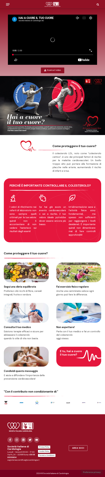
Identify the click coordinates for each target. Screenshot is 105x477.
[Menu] (8, 4)
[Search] (97, 4)
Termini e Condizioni (46, 455)
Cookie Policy (44, 451)
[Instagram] (17, 440)
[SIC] (52, 4)
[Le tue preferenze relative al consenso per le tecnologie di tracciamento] (92, 472)
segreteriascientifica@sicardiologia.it (23, 460)
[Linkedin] (23, 440)
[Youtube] (36, 440)
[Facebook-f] (10, 440)
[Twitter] (30, 440)
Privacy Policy (44, 447)
